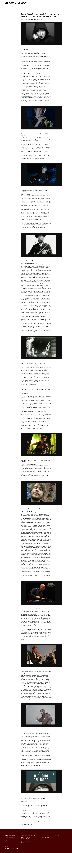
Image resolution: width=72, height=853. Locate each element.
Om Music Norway (10, 835)
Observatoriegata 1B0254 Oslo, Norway (25, 842)
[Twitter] (8, 848)
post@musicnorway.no (26, 837)
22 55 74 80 (26, 835)
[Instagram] (11, 848)
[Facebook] (5, 848)
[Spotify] (13, 848)
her (49, 837)
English (7, 840)
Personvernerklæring (11, 838)
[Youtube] (17, 848)
